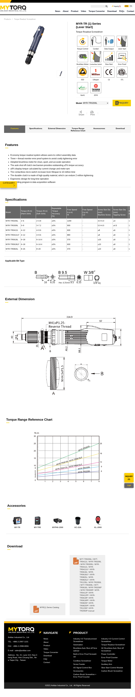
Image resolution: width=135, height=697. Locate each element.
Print (92, 115)
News (57, 11)
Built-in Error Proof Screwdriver (85, 655)
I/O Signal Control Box (82, 668)
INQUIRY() (129, 477)
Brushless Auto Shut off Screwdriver (85, 649)
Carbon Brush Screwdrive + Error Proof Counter (84, 675)
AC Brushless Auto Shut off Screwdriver (112, 649)
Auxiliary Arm (106, 664)
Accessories (78, 671)
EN (126, 6)
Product (74, 11)
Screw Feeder (79, 664)
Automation (78, 645)
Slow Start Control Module (112, 668)
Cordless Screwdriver (82, 661)
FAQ (45, 659)
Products (7, 19)
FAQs (121, 11)
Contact (130, 11)
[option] (17, 522)
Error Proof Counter (109, 657)
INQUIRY (124, 103)
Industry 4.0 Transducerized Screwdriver (85, 640)
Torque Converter (97, 11)
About (65, 11)
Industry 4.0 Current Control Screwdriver (113, 640)
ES (131, 6)
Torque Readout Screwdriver (25, 19)
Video (83, 11)
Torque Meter (106, 661)
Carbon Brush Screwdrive (112, 671)
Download (112, 11)
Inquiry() (117, 6)
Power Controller (108, 654)
